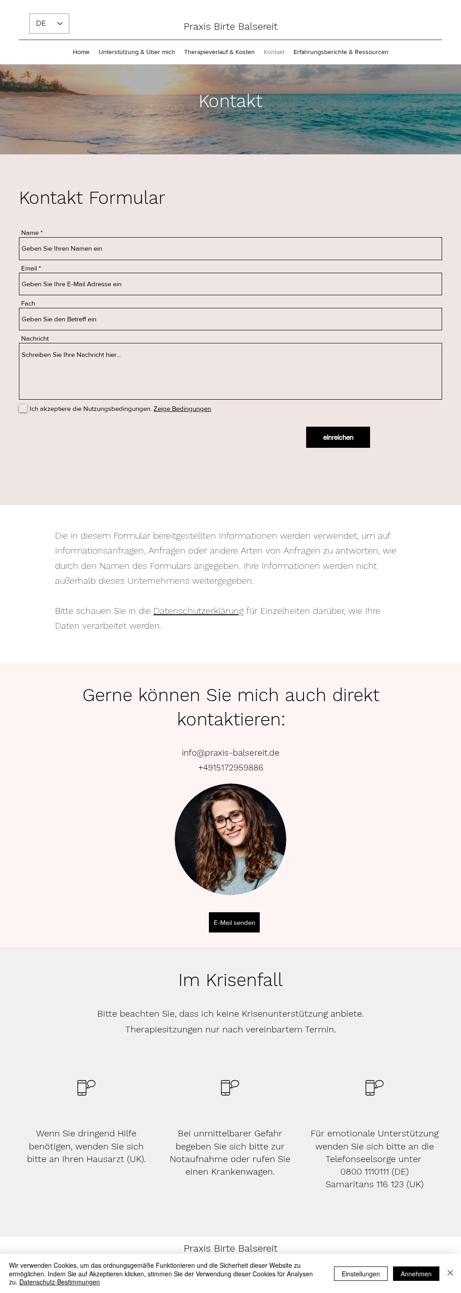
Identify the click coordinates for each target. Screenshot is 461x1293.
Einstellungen (361, 1273)
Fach (28, 303)
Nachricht (35, 338)
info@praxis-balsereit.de (231, 753)
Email (29, 268)
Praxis (199, 1248)
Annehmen (416, 1273)
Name (30, 232)
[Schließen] (450, 1273)
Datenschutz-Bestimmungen (59, 1281)
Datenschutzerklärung (199, 610)
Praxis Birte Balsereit (230, 26)
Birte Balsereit (245, 1248)
